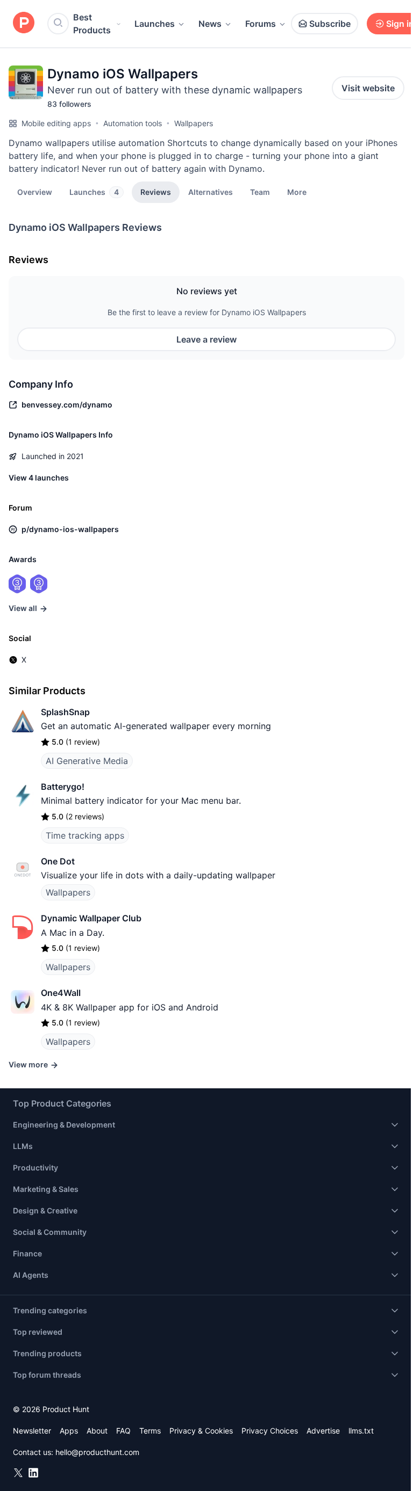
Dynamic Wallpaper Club (91, 918)
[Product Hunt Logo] (23, 23)
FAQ (123, 1430)
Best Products (92, 23)
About (97, 1430)
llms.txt (361, 1430)
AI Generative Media (87, 760)
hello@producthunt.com (97, 1452)
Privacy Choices (269, 1430)
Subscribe (330, 23)
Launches (154, 23)
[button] (297, 191)
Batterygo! (62, 786)
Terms (150, 1430)
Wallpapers (193, 123)
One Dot (58, 861)
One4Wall (61, 992)
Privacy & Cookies (201, 1430)
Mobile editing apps (56, 123)
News (210, 23)
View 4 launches (39, 477)
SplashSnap (65, 712)
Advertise (323, 1430)
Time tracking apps (85, 835)
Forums (260, 23)
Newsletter (32, 1430)
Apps (69, 1430)
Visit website (368, 88)
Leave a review (206, 339)
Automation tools (132, 123)
